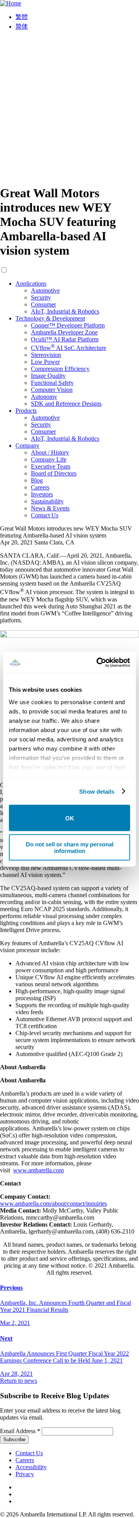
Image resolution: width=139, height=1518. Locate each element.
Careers (40, 487)
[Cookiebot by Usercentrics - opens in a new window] (98, 662)
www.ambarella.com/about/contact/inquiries (53, 1203)
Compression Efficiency (60, 368)
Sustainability (47, 501)
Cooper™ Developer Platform (68, 325)
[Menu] (69, 174)
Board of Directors (53, 473)
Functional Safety (52, 382)
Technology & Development (50, 318)
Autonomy (44, 396)
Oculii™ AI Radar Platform (64, 339)
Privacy (24, 1474)
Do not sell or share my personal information (70, 847)
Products (26, 410)
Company (27, 445)
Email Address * (20, 1431)
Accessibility (31, 1467)
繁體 (21, 17)
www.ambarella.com (38, 1170)
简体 (21, 26)
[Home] (10, 3)
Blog (37, 480)
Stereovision (46, 355)
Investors (42, 494)
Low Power (45, 361)
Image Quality (48, 375)
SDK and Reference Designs (66, 403)
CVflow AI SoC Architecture (68, 348)
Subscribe (14, 1439)
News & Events (50, 508)
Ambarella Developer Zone (64, 332)
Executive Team (50, 466)
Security (41, 297)
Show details (96, 791)
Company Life (48, 459)
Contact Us (44, 515)
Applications (30, 283)
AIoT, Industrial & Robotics (65, 311)
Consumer (43, 304)
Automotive (45, 290)
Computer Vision (52, 389)
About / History (50, 452)
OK (69, 818)
